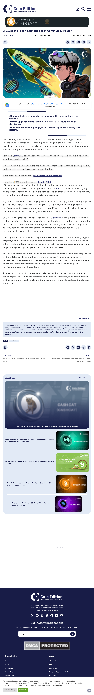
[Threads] (83, 42)
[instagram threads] (47, 615)
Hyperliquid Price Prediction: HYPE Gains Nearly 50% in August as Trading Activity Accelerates (29, 440)
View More (83, 378)
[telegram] (37, 615)
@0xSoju (18, 155)
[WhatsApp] (89, 42)
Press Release (10, 672)
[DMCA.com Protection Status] (47, 645)
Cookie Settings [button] (9, 690)
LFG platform (54, 217)
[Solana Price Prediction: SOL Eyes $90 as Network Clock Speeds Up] (68, 504)
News (7, 661)
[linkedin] (56, 615)
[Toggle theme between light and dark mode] (77, 9)
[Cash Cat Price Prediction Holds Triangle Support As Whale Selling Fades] (47, 405)
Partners (52, 675)
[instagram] (42, 615)
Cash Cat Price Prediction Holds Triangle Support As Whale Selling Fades (47, 426)
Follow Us (53, 668)
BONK (58, 188)
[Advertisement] (47, 563)
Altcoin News (14, 341)
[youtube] (61, 615)
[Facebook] (67, 42)
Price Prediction (11, 668)
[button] (89, 9)
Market (8, 664)
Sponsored (9, 675)
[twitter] (32, 615)
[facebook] (51, 615)
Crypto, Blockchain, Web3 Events (62, 672)
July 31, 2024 (44, 182)
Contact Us (53, 664)
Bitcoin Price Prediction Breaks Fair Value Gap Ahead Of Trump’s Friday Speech (29, 484)
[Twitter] (73, 42)
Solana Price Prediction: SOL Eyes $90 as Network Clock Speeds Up (31, 504)
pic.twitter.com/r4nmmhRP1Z (47, 175)
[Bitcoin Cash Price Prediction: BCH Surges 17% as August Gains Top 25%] (72, 462)
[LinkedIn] (78, 42)
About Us (52, 661)
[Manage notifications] (89, 690)
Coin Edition (9, 35)
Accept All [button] (22, 690)
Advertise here (84, 319)
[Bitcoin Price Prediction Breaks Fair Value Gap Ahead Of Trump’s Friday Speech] (71, 484)
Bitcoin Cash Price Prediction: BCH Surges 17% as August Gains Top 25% (29, 462)
